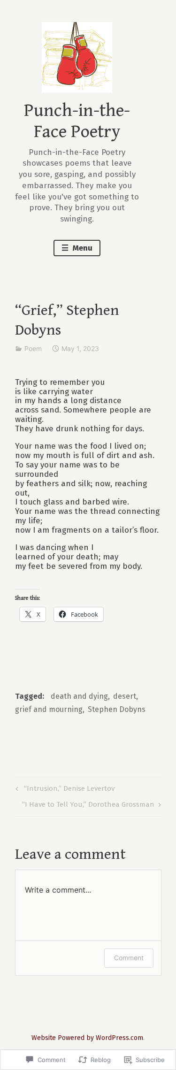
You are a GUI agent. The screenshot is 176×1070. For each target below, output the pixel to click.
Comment (129, 958)
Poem (33, 348)
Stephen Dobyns (116, 709)
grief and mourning (49, 709)
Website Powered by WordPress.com (87, 1038)
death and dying (79, 696)
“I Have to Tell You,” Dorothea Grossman (88, 806)
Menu (81, 248)
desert (124, 696)
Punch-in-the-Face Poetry (77, 121)
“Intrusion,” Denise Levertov (63, 790)
